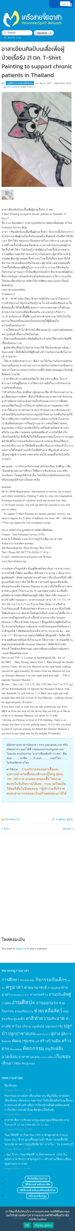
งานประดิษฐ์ (60, 994)
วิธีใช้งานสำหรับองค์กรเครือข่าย (37, 1190)
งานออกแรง (47, 1002)
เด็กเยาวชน (11, 1062)
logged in (21, 948)
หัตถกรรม (33, 1048)
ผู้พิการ (66, 1033)
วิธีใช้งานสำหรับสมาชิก (37, 1184)
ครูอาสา (14, 987)
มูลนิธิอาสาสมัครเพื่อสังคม (20, 83)
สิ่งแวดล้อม (16, 1049)
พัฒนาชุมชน (23, 1040)
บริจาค (26, 1026)
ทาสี (30, 1018)
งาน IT (26, 994)
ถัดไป (6, 828)
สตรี (37, 1041)
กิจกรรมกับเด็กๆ (51, 979)
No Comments (13, 86)
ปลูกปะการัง (54, 1026)
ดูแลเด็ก (19, 1019)
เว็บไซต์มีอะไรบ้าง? (37, 1179)
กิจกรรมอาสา (12, 819)
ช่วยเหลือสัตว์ (48, 1010)
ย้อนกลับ (67, 828)
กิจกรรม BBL (27, 980)
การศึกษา (10, 979)
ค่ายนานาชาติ (35, 987)
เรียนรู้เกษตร (28, 1063)
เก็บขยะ (62, 1056)
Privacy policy (43, 1225)
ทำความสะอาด (49, 1018)
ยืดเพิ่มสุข (10, 1085)
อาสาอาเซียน (47, 1057)
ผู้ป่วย (70, 819)
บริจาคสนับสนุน (37, 1196)
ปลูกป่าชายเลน (21, 1033)
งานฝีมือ (6, 1003)
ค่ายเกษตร (16, 994)
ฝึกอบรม (6, 1041)
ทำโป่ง (16, 1026)
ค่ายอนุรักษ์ (54, 988)
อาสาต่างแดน (29, 1056)
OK (27, 1225)
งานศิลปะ (61, 819)
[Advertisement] (37, 888)
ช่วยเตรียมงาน (24, 1011)
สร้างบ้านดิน (50, 1040)
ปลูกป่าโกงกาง (43, 1034)
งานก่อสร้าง (39, 994)
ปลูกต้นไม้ (38, 1026)
